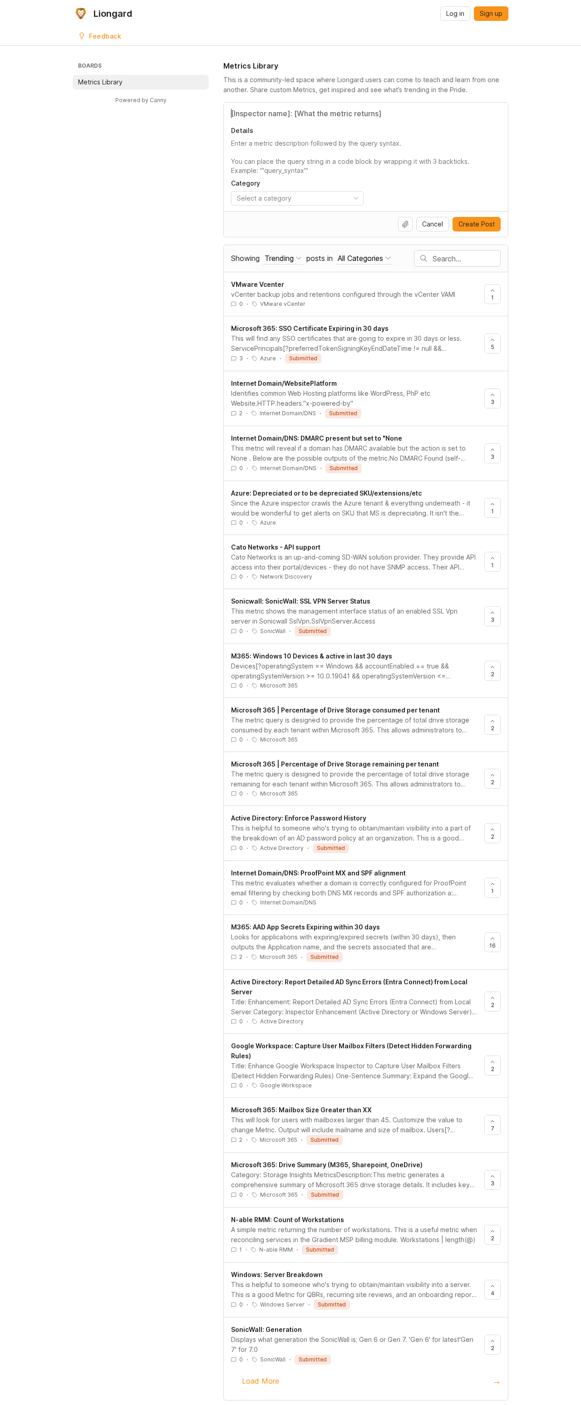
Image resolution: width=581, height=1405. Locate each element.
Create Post (476, 224)
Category (245, 183)
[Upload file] (405, 224)
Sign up (491, 13)
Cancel (432, 224)
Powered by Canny (141, 100)
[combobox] (297, 198)
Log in (455, 13)
